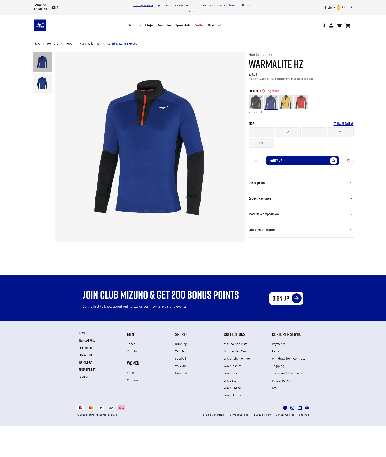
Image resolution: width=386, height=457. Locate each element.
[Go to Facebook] (285, 408)
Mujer (149, 25)
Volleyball (181, 366)
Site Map (304, 414)
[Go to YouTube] (307, 408)
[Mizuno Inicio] (40, 7)
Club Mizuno (86, 348)
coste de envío (305, 78)
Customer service (287, 334)
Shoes (131, 344)
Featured (214, 25)
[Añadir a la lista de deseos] (349, 160)
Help (328, 7)
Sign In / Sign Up (257, 5)
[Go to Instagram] (292, 408)
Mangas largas (89, 43)
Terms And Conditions (287, 373)
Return (276, 351)
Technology (86, 362)
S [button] (261, 132)
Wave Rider (231, 373)
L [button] (314, 132)
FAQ (274, 388)
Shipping (278, 366)
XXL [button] (261, 143)
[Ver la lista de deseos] (339, 25)
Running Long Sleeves (122, 43)
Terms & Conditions (213, 414)
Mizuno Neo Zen (235, 351)
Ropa (68, 43)
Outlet (199, 25)
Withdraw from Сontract (288, 358)
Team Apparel (87, 340)
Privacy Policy (281, 380)
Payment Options (238, 414)
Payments (278, 344)
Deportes (164, 25)
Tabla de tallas (344, 124)
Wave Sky (230, 380)
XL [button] (340, 132)
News (82, 333)
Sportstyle (182, 25)
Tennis (179, 351)
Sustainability (87, 370)
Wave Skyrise (232, 388)
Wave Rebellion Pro (237, 358)
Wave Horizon (233, 395)
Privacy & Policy (262, 414)
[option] (256, 102)
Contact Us (85, 355)
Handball (181, 373)
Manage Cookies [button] (284, 414)
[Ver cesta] (348, 25)
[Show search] (323, 25)
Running (181, 344)
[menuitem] (135, 25)
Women (133, 363)
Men (130, 334)
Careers (83, 377)
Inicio (36, 43)
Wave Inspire (232, 366)
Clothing (132, 351)
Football (180, 358)
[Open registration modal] (331, 25)
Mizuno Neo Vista (235, 344)
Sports (181, 334)
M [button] (288, 132)
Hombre (135, 25)
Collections (234, 334)
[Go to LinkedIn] (300, 408)
